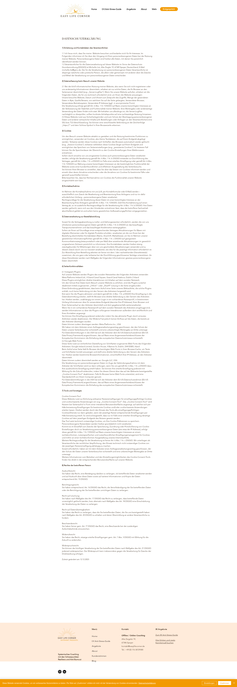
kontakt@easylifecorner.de (133, 646)
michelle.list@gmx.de (71, 70)
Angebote (96, 646)
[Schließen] (234, 683)
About (94, 651)
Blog (94, 661)
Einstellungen (209, 683)
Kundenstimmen (99, 656)
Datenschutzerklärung (147, 683)
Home (94, 636)
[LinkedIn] (64, 671)
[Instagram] (59, 671)
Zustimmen (224, 683)
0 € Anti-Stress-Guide (100, 641)
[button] (130, 9)
